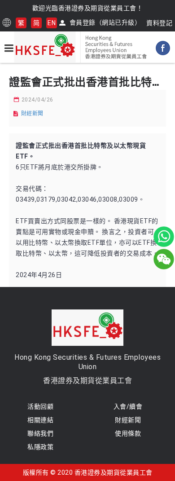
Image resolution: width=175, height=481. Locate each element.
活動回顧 (40, 406)
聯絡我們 (40, 433)
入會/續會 (128, 406)
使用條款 (128, 433)
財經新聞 (32, 113)
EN (52, 22)
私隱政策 (40, 446)
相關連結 (40, 420)
